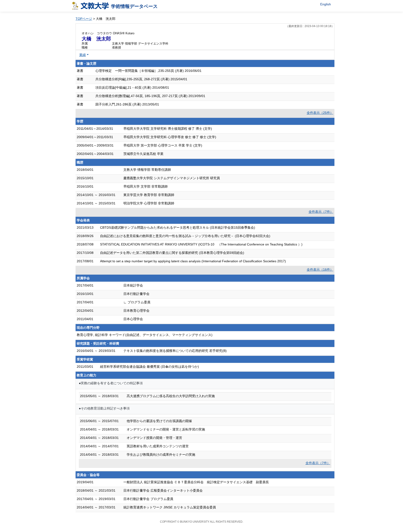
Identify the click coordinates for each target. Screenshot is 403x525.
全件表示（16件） (320, 269)
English (325, 4)
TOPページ (84, 19)
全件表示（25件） (320, 113)
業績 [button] (82, 55)
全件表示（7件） (321, 212)
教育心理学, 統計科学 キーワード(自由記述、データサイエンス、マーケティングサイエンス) (144, 335)
